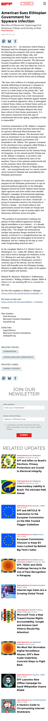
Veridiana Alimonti (25, 562)
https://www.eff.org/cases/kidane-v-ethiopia (22, 302)
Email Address (9, 404)
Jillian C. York (38, 506)
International (10, 351)
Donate (27, 3)
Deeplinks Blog (23, 455)
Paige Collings (38, 585)
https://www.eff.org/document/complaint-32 (22, 293)
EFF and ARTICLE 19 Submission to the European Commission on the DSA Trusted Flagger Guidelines (30, 517)
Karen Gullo (37, 534)
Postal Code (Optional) (12, 416)
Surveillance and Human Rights (18, 357)
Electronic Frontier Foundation (7, 4)
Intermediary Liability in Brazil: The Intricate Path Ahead (31, 490)
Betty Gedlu (37, 610)
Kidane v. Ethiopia (11, 368)
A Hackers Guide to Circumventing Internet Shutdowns (31, 708)
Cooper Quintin (39, 700)
